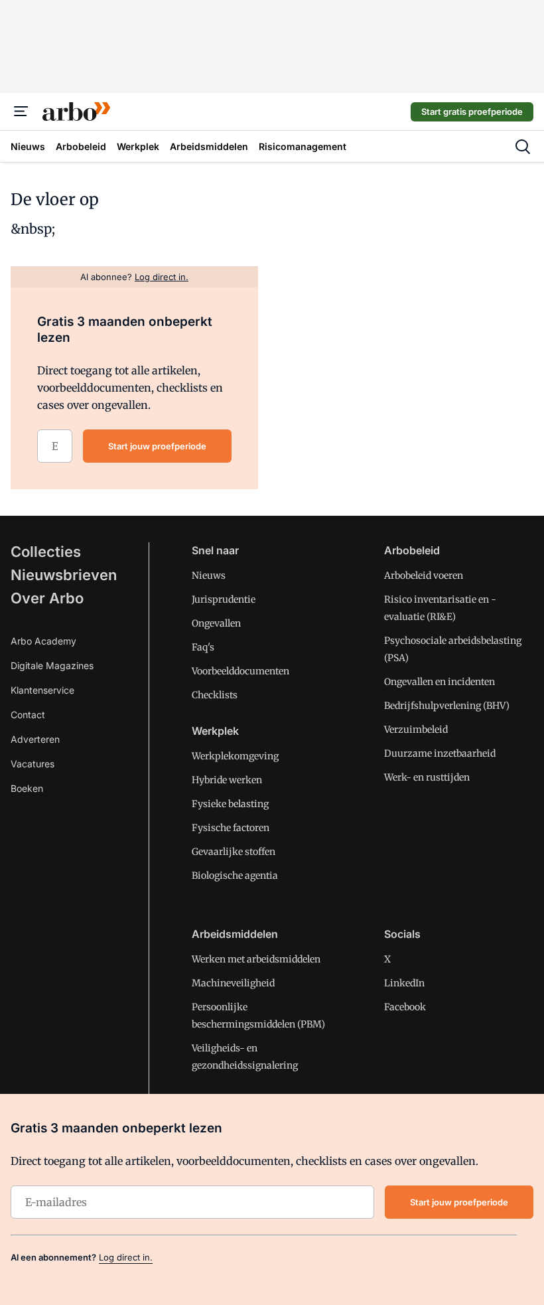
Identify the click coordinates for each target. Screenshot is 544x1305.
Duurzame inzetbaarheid (440, 753)
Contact (28, 714)
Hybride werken (227, 780)
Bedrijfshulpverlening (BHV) (447, 706)
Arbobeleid (412, 550)
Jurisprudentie (223, 599)
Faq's (203, 647)
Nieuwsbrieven (64, 574)
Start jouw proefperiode (157, 446)
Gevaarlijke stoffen (233, 852)
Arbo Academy (43, 641)
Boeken (27, 788)
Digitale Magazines (52, 665)
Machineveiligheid (233, 983)
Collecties (46, 551)
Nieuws (209, 575)
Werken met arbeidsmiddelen (256, 959)
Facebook (405, 1007)
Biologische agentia (235, 876)
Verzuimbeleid (416, 729)
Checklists (215, 695)
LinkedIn (404, 983)
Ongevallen (216, 623)
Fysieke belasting (230, 804)
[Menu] (21, 111)
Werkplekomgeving (235, 756)
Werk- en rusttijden (427, 777)
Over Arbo (47, 598)
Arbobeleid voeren (423, 575)
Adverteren (35, 739)
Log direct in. (126, 1257)
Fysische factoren (230, 828)
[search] (522, 147)
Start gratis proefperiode (472, 111)
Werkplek (215, 730)
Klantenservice (42, 690)
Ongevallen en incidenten (439, 682)
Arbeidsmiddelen (235, 934)
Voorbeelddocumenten (240, 671)
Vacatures (32, 763)
